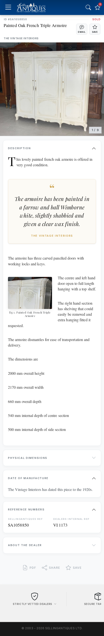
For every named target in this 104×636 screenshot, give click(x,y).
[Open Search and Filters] (88, 7)
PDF (33, 567)
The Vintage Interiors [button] (21, 38)
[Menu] (8, 7)
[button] (81, 29)
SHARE (54, 567)
